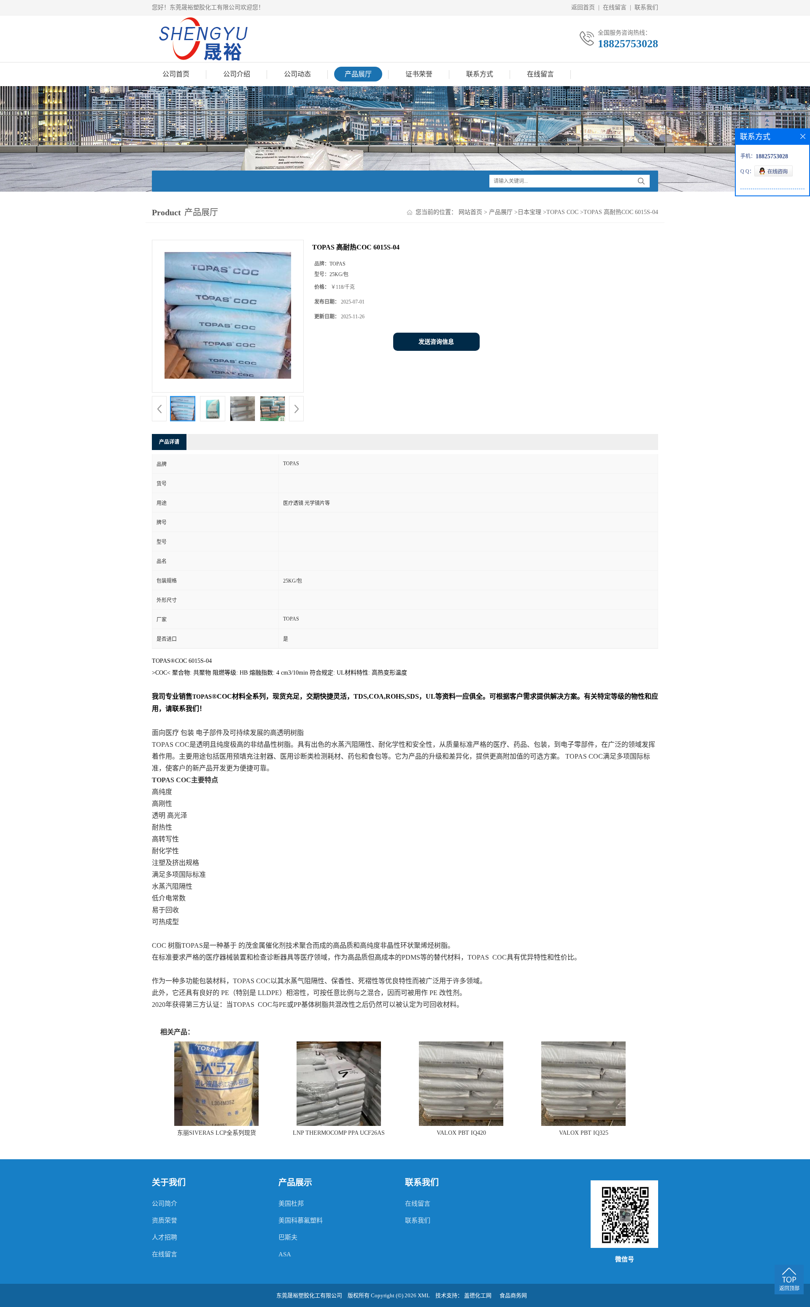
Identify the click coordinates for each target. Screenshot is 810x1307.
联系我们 (646, 7)
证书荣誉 (418, 74)
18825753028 (628, 44)
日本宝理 (529, 212)
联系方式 (479, 74)
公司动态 (297, 74)
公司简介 (164, 1203)
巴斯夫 (287, 1237)
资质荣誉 (164, 1220)
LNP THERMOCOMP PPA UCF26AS (339, 1133)
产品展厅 (358, 74)
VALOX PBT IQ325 (583, 1133)
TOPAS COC (562, 212)
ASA (284, 1254)
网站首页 (470, 212)
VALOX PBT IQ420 (461, 1133)
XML (424, 1295)
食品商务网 (513, 1295)
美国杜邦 (291, 1203)
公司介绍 (236, 74)
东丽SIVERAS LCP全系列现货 (216, 1133)
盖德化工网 (477, 1295)
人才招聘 (164, 1237)
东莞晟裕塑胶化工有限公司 (309, 1295)
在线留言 (614, 7)
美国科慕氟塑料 (300, 1220)
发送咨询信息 (436, 342)
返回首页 (583, 7)
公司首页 (175, 74)
